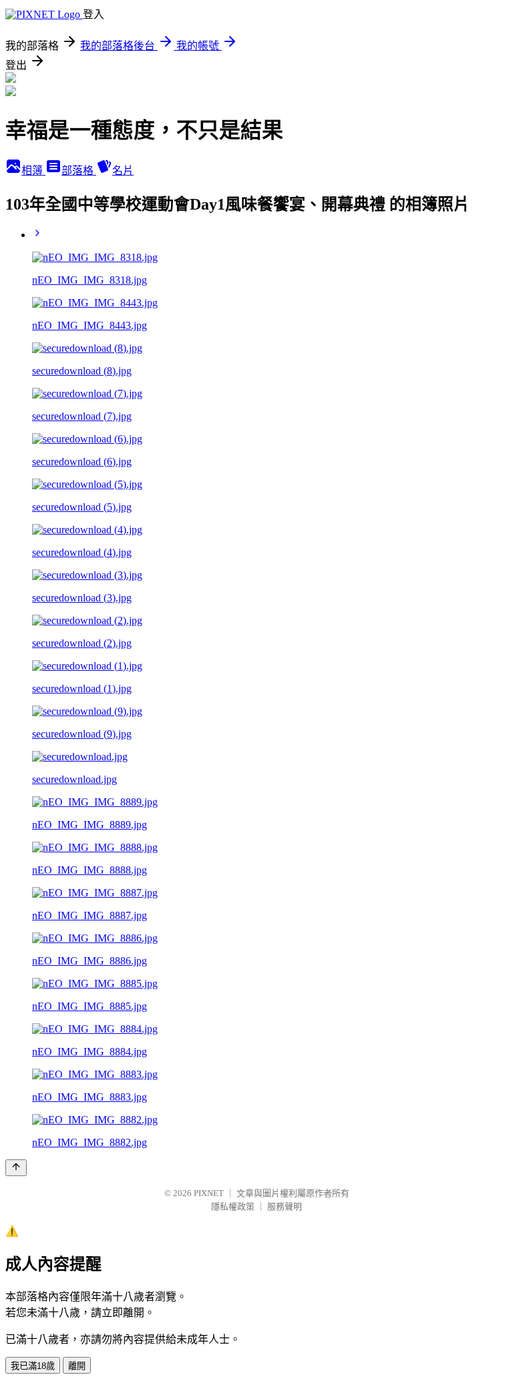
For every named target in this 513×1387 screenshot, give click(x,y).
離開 (77, 1366)
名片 (123, 170)
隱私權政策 (232, 1206)
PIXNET (209, 1193)
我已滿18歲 (33, 1366)
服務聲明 (284, 1206)
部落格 (78, 170)
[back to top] (16, 1167)
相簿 (33, 170)
